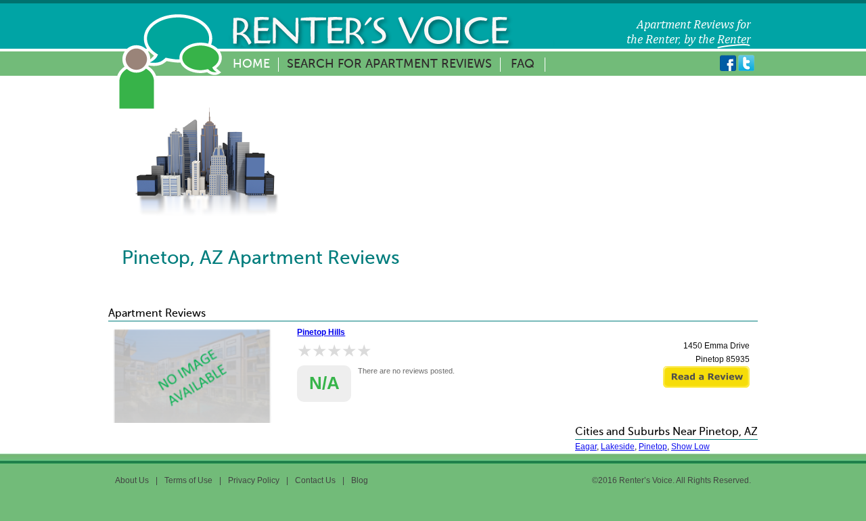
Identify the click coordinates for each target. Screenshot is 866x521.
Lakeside (618, 446)
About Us (132, 480)
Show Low (690, 446)
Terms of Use (188, 480)
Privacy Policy (253, 480)
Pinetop (653, 446)
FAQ (522, 64)
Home (251, 64)
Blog (359, 480)
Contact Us (315, 480)
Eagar (586, 446)
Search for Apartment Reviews (389, 64)
